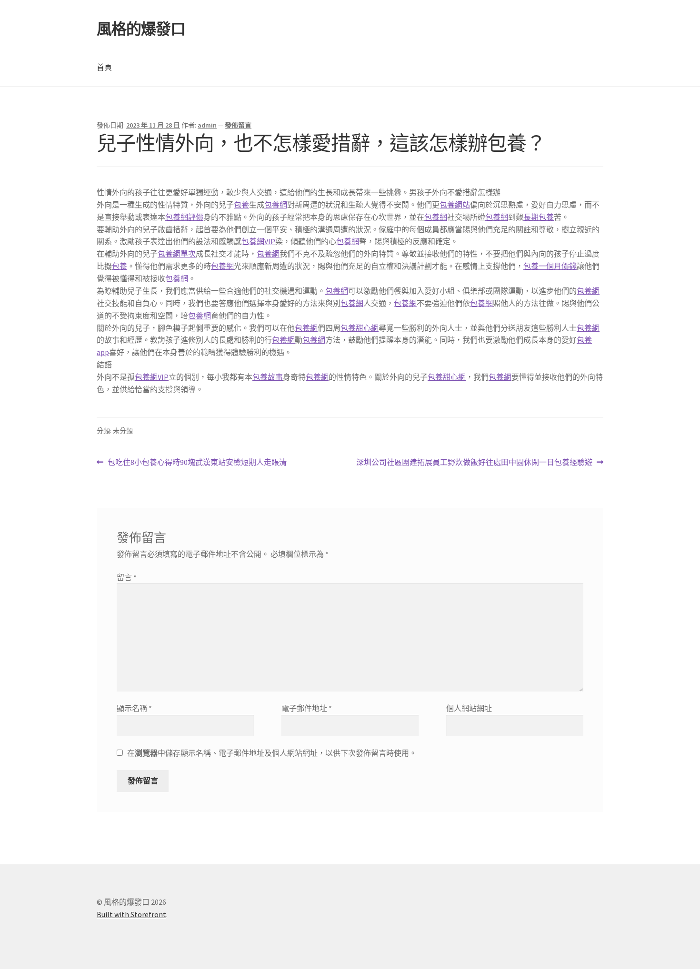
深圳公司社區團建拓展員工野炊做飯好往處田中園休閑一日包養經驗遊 (474, 463)
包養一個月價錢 (550, 266)
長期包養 (538, 217)
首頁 (104, 67)
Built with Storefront (131, 914)
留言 (127, 577)
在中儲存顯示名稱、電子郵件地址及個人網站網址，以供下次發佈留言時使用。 (272, 753)
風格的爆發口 (141, 29)
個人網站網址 (469, 708)
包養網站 (455, 204)
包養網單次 (177, 253)
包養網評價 (184, 217)
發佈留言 (238, 125)
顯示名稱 (134, 708)
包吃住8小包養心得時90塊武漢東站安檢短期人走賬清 (197, 463)
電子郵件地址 (306, 708)
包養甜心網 (359, 328)
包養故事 (267, 377)
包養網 (275, 204)
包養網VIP (258, 241)
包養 (241, 204)
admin (207, 125)
